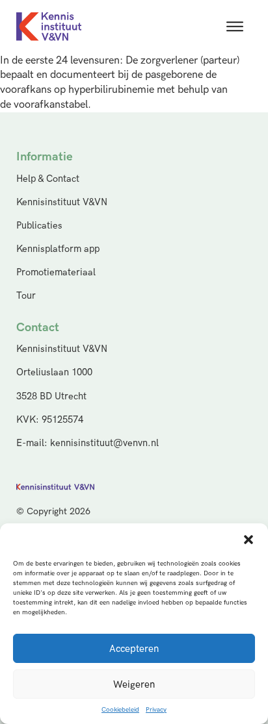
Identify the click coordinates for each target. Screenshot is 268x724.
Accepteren (134, 649)
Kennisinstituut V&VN (61, 202)
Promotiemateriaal (56, 272)
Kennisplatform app (58, 249)
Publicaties (39, 225)
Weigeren (134, 684)
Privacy (156, 710)
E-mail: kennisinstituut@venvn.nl (87, 443)
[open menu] (235, 26)
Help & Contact (47, 178)
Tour (26, 295)
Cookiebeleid (120, 710)
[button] (248, 539)
